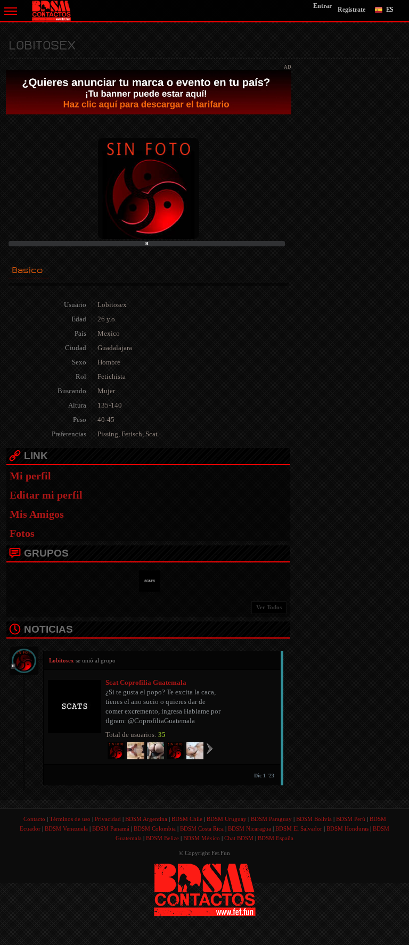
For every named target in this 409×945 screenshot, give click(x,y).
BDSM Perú (350, 819)
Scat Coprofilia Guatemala (145, 682)
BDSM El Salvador (298, 828)
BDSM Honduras (347, 828)
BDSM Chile (186, 819)
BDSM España (275, 838)
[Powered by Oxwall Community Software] (205, 889)
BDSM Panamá (110, 828)
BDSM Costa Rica (202, 828)
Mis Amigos (37, 514)
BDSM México (201, 838)
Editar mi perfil (46, 495)
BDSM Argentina (146, 819)
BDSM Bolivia (314, 819)
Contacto (34, 819)
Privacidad (108, 819)
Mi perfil (30, 476)
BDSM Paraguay (271, 819)
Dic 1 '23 (264, 775)
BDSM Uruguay (227, 819)
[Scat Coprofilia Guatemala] (148, 580)
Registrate (351, 9)
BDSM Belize (162, 838)
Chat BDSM (238, 838)
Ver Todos (269, 607)
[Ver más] (209, 748)
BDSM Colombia (155, 828)
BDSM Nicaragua (249, 828)
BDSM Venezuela (66, 828)
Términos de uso (70, 819)
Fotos (22, 533)
